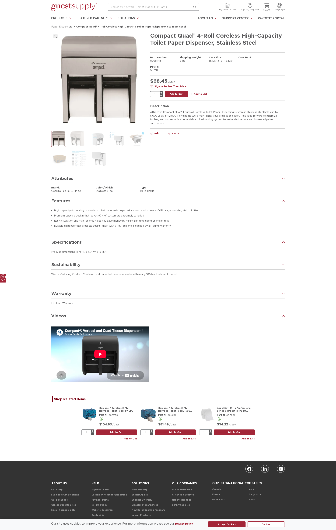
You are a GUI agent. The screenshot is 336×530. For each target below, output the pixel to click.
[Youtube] (281, 469)
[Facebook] (249, 469)
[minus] (161, 95)
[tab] (71, 399)
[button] (61, 18)
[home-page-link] (74, 7)
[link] (61, 18)
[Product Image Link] (89, 414)
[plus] (161, 92)
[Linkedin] (265, 469)
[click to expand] (55, 36)
